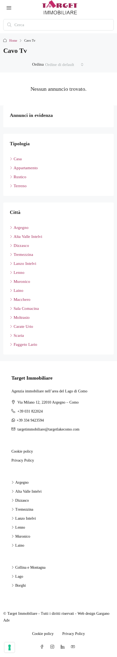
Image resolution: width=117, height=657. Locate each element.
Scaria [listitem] (19, 335)
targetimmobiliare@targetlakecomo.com (48, 429)
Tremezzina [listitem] (23, 254)
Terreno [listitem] (20, 186)
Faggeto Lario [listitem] (25, 344)
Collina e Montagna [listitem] (30, 567)
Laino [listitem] (18, 290)
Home (13, 41)
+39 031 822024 (30, 411)
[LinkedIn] (64, 647)
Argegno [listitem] (21, 227)
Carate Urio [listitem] (23, 326)
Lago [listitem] (19, 576)
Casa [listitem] (18, 159)
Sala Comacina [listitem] (26, 308)
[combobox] (64, 64)
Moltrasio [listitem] (22, 317)
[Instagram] (53, 647)
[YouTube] (74, 647)
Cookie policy (22, 451)
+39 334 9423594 (30, 420)
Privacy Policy (22, 460)
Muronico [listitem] (22, 281)
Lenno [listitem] (19, 272)
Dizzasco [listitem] (21, 245)
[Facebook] (43, 647)
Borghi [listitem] (20, 585)
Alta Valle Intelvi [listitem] (28, 236)
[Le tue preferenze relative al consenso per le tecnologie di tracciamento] (9, 647)
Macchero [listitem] (22, 299)
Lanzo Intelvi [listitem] (25, 263)
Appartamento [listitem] (26, 168)
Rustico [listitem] (20, 177)
